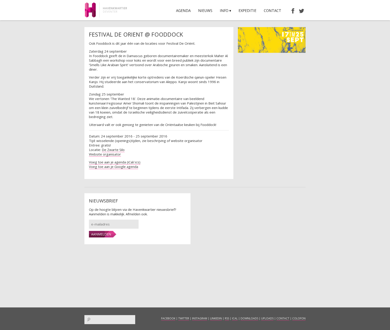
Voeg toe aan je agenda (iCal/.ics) (114, 162)
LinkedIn (216, 318)
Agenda (183, 10)
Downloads (249, 318)
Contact (272, 10)
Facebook (168, 318)
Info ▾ (225, 10)
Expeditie (247, 10)
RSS (227, 318)
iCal (235, 318)
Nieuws (205, 10)
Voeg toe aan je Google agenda (113, 166)
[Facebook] (290, 11)
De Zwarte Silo (113, 149)
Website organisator (105, 154)
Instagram (199, 318)
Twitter (183, 318)
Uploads (267, 318)
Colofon (299, 318)
